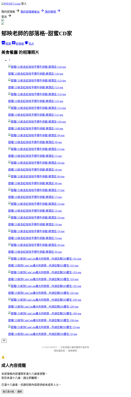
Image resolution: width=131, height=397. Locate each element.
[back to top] (4, 341)
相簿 (8, 43)
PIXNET (53, 347)
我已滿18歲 (8, 391)
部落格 (20, 43)
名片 (31, 43)
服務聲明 (72, 350)
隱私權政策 (59, 350)
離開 (19, 391)
